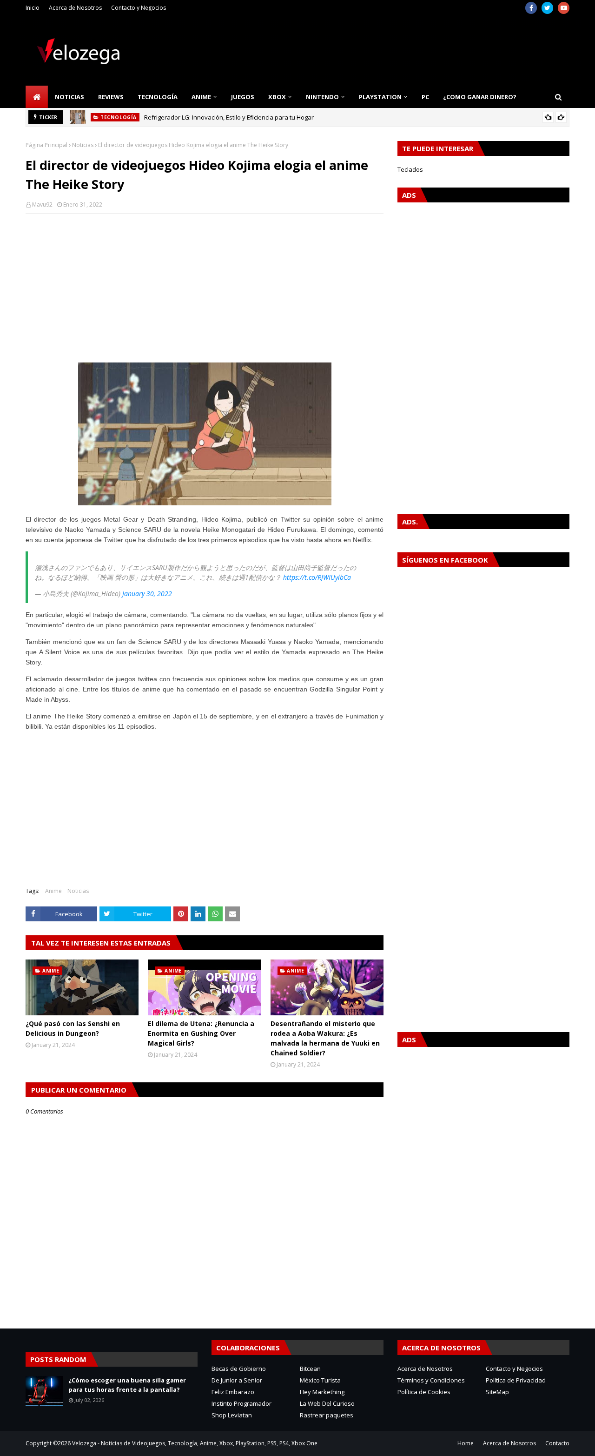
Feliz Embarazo (233, 1392)
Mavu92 (42, 204)
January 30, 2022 (147, 593)
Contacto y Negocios (138, 8)
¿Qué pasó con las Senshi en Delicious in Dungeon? (73, 1028)
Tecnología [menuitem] (158, 97)
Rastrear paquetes (326, 1415)
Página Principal (46, 145)
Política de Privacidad (516, 1380)
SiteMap (497, 1392)
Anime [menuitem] (201, 97)
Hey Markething (322, 1392)
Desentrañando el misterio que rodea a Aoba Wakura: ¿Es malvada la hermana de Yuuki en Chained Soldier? (325, 1038)
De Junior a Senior (237, 1380)
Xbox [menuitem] (277, 97)
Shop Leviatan (232, 1415)
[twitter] (547, 8)
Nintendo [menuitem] (322, 97)
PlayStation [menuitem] (380, 97)
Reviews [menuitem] (111, 97)
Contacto (557, 1443)
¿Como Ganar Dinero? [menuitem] (479, 97)
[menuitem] (37, 97)
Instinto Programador (241, 1403)
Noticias (82, 145)
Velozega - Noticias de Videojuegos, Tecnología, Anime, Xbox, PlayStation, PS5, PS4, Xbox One (194, 1443)
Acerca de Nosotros (75, 8)
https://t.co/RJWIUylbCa (317, 577)
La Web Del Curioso (327, 1403)
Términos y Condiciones (431, 1380)
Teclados (410, 169)
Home (465, 1443)
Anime (53, 891)
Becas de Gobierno (239, 1368)
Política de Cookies (423, 1392)
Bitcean (310, 1368)
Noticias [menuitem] (69, 97)
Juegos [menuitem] (242, 97)
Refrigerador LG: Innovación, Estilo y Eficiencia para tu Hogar (229, 117)
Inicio (33, 8)
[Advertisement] (204, 288)
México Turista (320, 1380)
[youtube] (563, 8)
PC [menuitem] (425, 97)
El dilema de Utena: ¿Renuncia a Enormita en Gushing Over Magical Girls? (201, 1033)
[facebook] (531, 8)
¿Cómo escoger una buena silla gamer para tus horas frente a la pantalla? (127, 1385)
